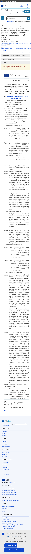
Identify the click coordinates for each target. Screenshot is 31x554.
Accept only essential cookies (14, 550)
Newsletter (4, 454)
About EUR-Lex (5, 452)
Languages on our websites (8, 506)
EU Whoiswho (5, 467)
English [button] (27, 7)
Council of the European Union (9, 521)
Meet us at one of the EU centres (9, 494)
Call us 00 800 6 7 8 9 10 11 (8, 489)
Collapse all (27, 53)
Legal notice (4, 441)
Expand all (20, 53)
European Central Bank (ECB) (8, 526)
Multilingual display (8, 59)
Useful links (4, 456)
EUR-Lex (6, 10)
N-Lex (3, 472)
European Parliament (6, 517)
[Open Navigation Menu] (2, 18)
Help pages (4, 431)
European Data (5, 462)
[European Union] (5, 480)
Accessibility (5, 444)
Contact (3, 433)
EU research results (6, 465)
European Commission (7, 523)
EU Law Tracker (5, 474)
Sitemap (4, 435)
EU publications (5, 469)
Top (5, 410)
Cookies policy (5, 443)
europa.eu (12, 482)
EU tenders (4, 464)
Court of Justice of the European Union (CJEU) (12, 524)
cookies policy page (12, 536)
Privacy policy (5, 508)
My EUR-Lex (21, 7)
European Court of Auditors (8, 528)
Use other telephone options (8, 490)
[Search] (28, 18)
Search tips (11, 21)
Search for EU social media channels (10, 500)
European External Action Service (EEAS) (11, 530)
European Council (6, 519)
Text (4, 62)
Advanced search (25, 23)
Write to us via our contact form (9, 492)
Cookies (3, 511)
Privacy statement (6, 446)
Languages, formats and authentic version (14, 55)
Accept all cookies (11, 545)
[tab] (15, 55)
